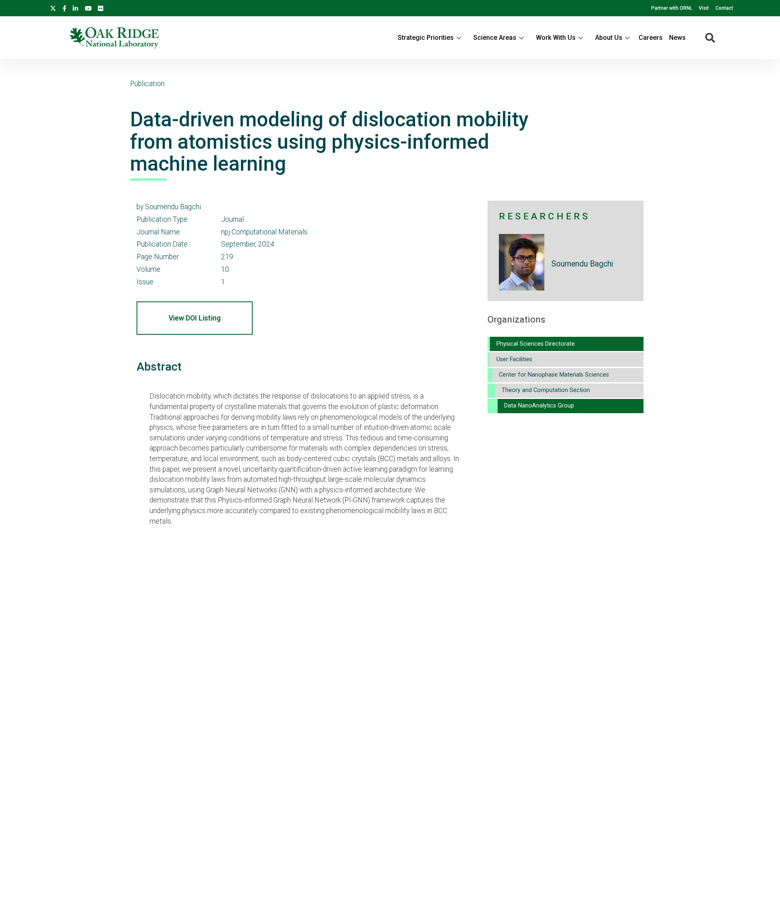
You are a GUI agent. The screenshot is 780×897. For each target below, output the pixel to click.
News (677, 37)
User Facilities (514, 359)
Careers (651, 37)
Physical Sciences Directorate (535, 343)
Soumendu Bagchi (582, 264)
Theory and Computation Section (546, 390)
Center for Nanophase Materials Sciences (554, 374)
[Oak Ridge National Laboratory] (114, 37)
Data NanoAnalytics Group (539, 405)
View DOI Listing (195, 318)
